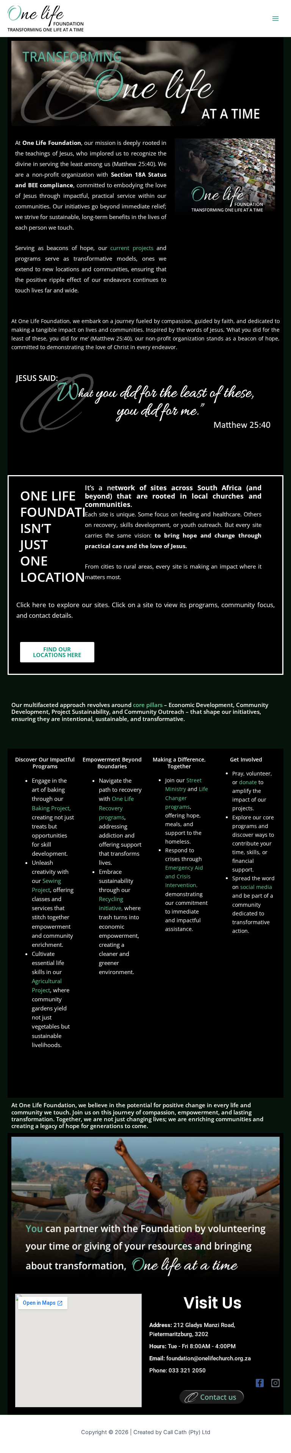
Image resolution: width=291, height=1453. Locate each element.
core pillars (148, 705)
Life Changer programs (186, 797)
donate (248, 782)
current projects (131, 248)
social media (256, 886)
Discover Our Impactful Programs (45, 763)
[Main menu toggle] (275, 18)
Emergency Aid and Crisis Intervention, (184, 876)
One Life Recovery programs (116, 808)
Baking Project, (51, 808)
